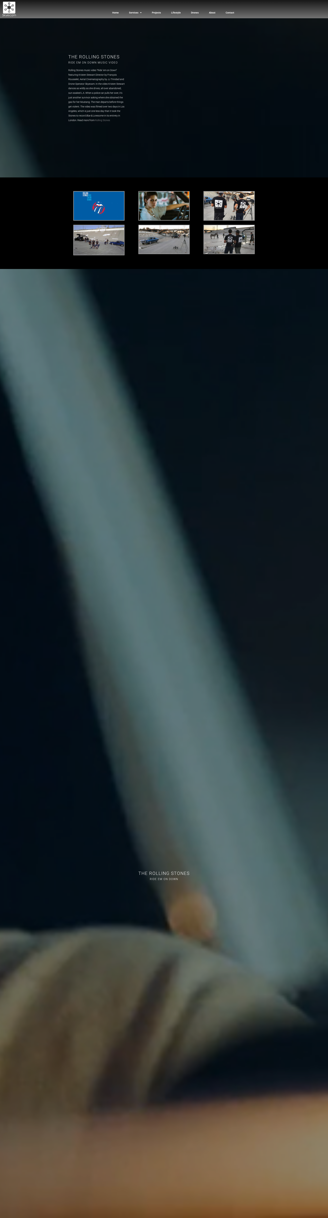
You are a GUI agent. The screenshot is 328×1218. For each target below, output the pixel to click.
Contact (230, 12)
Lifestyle (176, 12)
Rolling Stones (102, 120)
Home (115, 12)
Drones (195, 12)
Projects (156, 12)
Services (133, 12)
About (212, 12)
